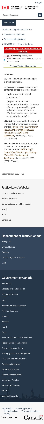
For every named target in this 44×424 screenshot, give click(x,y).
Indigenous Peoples (10, 380)
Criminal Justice (8, 247)
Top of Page (7, 417)
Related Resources (9, 198)
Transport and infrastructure (14, 359)
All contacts (7, 283)
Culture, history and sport (13, 348)
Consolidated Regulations (14, 39)
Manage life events (10, 396)
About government (10, 294)
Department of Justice (22, 29)
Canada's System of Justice (13, 257)
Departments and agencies (13, 289)
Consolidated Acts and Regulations (16, 204)
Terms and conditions (31, 411)
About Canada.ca (11, 411)
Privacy (7, 413)
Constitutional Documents (13, 193)
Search (5, 209)
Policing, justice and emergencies (16, 353)
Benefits (5, 321)
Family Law (6, 241)
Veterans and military (11, 385)
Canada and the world (11, 364)
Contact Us (6, 220)
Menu (7, 22)
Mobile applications (24, 408)
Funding (5, 252)
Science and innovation (11, 374)
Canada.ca (6, 29)
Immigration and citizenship (14, 305)
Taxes (4, 332)
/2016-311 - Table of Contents (18, 44)
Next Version (30, 66)
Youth (4, 390)
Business (5, 316)
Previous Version (17, 66)
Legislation (20, 34)
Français (38, 2)
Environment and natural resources (17, 337)
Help (4, 214)
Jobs (3, 300)
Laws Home (9, 34)
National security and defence (14, 343)
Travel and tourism (10, 311)
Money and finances (10, 369)
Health (4, 327)
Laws (4, 263)
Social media (7, 408)
